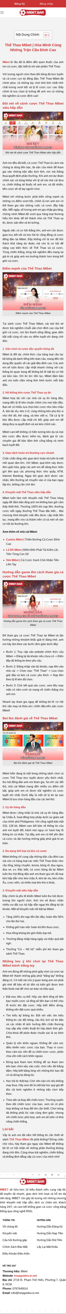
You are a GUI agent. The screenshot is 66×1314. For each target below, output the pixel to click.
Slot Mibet (12, 560)
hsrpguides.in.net (25, 1275)
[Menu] (2, 12)
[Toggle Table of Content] (45, 35)
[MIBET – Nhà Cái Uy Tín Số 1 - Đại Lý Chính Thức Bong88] (33, 12)
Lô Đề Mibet (13, 549)
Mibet (6, 62)
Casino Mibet (14, 539)
